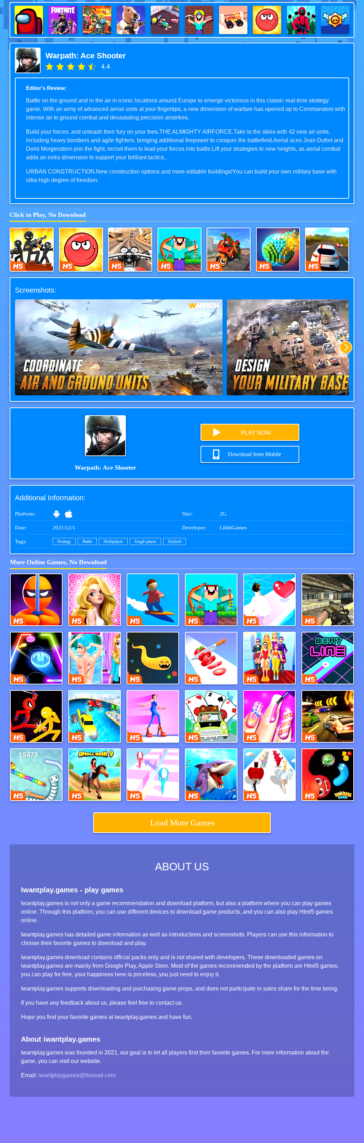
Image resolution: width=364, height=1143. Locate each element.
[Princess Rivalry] (94, 599)
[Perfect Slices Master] (211, 658)
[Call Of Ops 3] (327, 599)
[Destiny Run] (269, 774)
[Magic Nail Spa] (269, 716)
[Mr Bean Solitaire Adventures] (211, 716)
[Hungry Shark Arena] (211, 774)
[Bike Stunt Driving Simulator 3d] (229, 250)
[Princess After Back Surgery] (94, 658)
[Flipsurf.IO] (153, 599)
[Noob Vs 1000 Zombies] (179, 250)
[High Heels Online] (153, 716)
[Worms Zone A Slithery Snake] (327, 774)
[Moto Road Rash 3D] (130, 250)
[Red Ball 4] (81, 250)
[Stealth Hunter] (36, 599)
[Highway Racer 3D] (327, 250)
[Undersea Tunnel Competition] (94, 716)
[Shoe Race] (269, 658)
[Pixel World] (278, 250)
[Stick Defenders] (32, 250)
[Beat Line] (327, 658)
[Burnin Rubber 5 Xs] (327, 716)
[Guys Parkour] (153, 774)
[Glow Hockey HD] (36, 658)
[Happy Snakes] (153, 658)
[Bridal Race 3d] (269, 599)
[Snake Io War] (36, 774)
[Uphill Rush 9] (94, 774)
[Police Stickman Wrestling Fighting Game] (36, 716)
